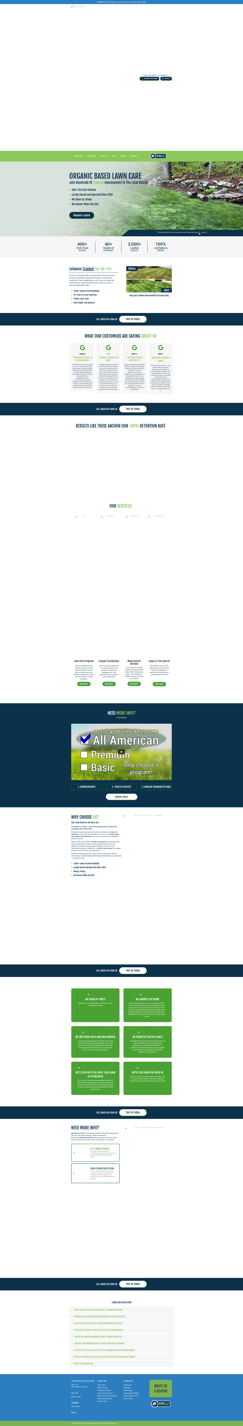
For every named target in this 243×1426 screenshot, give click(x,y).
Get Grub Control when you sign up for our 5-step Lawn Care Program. (121, 2)
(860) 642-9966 (108, 319)
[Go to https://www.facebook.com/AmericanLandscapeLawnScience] (164, 1423)
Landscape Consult (130, 1396)
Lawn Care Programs (105, 1393)
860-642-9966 (76, 1397)
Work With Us (75, 1406)
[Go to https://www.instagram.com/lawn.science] (171, 1423)
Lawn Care (101, 1385)
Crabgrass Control (104, 1390)
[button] (121, 1310)
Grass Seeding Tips (104, 1398)
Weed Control (102, 1388)
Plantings (126, 1388)
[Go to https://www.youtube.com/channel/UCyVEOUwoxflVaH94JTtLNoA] (167, 1423)
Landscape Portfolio (130, 1393)
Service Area (102, 1401)
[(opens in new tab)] (158, 156)
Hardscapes (128, 1390)
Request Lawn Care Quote (107, 1396)
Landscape (127, 1385)
